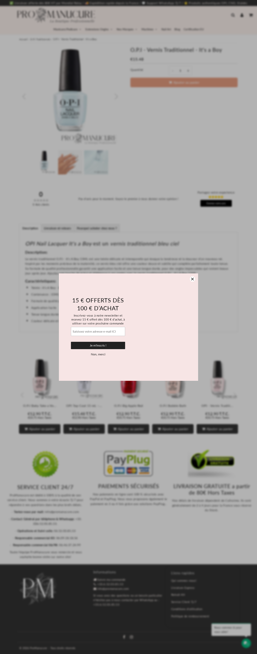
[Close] (192, 279)
